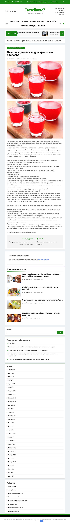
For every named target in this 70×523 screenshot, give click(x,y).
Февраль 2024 (12, 440)
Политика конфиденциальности (33, 26)
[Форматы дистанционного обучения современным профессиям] (38, 34)
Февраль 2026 (12, 391)
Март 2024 (11, 437)
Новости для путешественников (17, 500)
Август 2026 (11, 369)
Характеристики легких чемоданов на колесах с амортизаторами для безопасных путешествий (43, 2)
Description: (11, 343)
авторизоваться (43, 259)
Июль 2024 (11, 423)
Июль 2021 (11, 465)
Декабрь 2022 (12, 462)
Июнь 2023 (11, 458)
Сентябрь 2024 (12, 416)
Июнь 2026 (11, 376)
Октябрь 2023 (12, 455)
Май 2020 (10, 472)
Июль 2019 (11, 476)
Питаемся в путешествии (16, 48)
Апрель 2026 (11, 384)
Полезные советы (13, 511)
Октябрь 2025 (12, 401)
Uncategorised (12, 486)
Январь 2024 (11, 444)
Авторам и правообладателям (33, 21)
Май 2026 (10, 380)
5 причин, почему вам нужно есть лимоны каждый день (42, 300)
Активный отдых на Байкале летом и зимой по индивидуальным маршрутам (31, 347)
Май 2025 (10, 408)
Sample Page (14, 21)
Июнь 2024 (11, 426)
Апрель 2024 (11, 433)
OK (41, 521)
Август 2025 (11, 405)
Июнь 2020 (11, 469)
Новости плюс (12, 504)
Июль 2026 (11, 373)
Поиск (9, 329)
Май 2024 (10, 430)
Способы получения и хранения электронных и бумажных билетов (28, 359)
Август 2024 (11, 419)
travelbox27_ (12, 59)
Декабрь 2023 (12, 448)
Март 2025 (11, 412)
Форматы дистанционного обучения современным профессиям (27, 350)
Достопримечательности (15, 493)
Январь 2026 (11, 394)
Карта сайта (51, 21)
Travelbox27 (35, 10)
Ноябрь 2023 (11, 451)
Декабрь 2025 (12, 398)
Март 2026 (11, 387)
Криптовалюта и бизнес (15, 497)
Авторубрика (12, 490)
